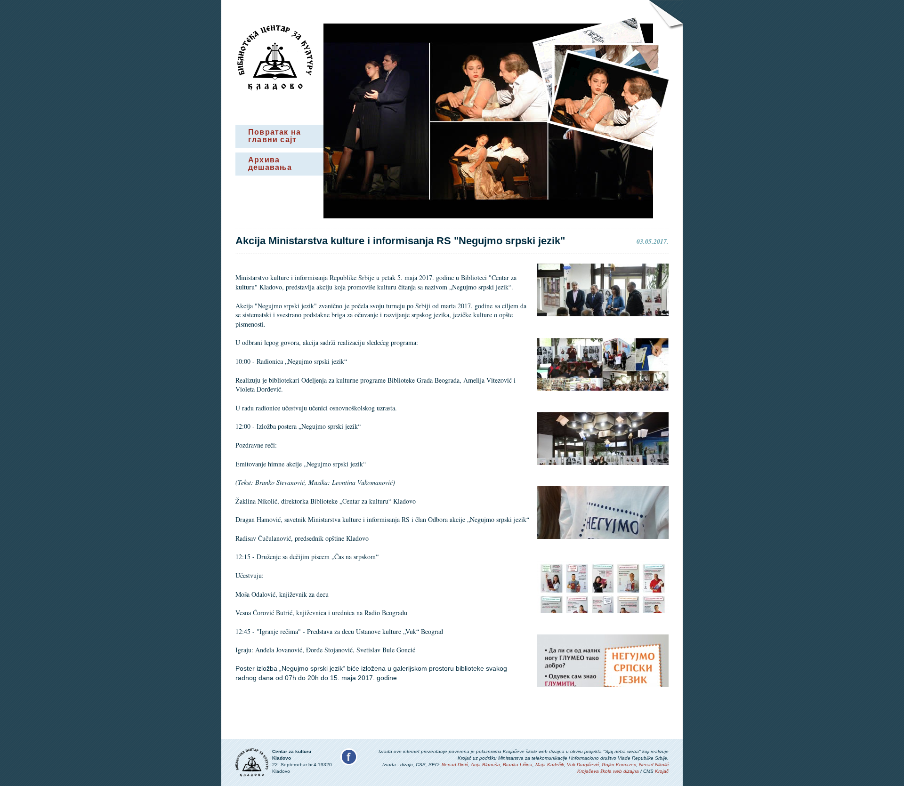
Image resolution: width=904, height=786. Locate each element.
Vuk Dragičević (583, 764)
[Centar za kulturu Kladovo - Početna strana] (275, 88)
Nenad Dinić (455, 764)
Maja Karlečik (549, 764)
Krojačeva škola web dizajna (608, 771)
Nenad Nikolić (654, 764)
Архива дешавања (270, 163)
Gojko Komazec (619, 764)
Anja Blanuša (485, 764)
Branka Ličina (518, 764)
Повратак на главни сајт (274, 136)
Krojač (662, 771)
